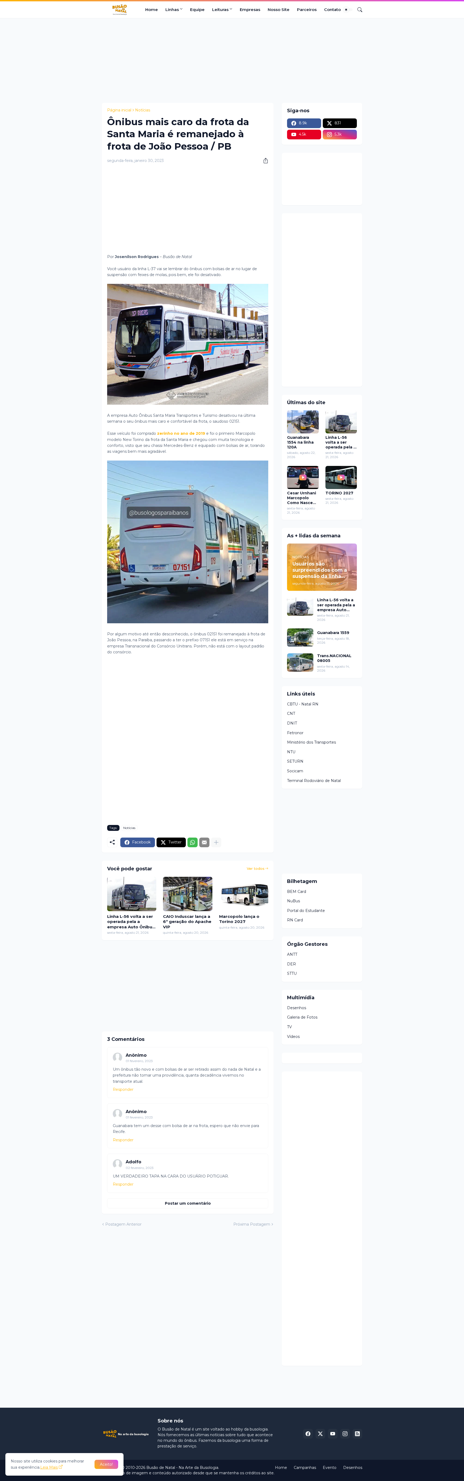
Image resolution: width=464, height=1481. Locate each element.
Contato (332, 9)
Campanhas (305, 1467)
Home (151, 9)
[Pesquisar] (357, 9)
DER (291, 964)
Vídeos (293, 1036)
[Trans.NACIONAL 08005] (300, 662)
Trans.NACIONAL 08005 (334, 658)
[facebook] (308, 1434)
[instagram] (345, 1434)
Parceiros (307, 9)
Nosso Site (278, 9)
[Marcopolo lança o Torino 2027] (243, 894)
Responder (123, 1089)
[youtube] (333, 1434)
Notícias (142, 110)
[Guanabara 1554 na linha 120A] (303, 421)
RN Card (295, 920)
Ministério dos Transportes (311, 742)
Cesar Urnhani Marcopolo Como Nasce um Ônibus (301, 498)
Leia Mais (49, 1467)
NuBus (293, 901)
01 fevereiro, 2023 (139, 1061)
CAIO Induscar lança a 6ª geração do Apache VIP (187, 921)
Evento (329, 1467)
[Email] (204, 842)
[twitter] (320, 1434)
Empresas (250, 9)
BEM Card (296, 891)
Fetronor (295, 732)
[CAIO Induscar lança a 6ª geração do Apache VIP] (187, 894)
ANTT (292, 954)
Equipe (197, 9)
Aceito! (106, 1464)
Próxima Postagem (251, 1224)
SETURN (295, 761)
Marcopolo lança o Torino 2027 (239, 919)
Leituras (220, 9)
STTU (292, 973)
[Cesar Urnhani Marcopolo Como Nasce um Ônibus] (303, 477)
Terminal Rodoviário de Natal (314, 780)
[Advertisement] (232, 59)
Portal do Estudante (306, 910)
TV (289, 1026)
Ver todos (255, 868)
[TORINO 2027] (341, 477)
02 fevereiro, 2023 (140, 1168)
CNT (291, 713)
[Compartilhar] (263, 160)
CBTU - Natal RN (302, 704)
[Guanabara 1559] (300, 637)
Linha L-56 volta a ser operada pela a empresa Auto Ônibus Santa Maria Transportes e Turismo (131, 922)
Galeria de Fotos (302, 1017)
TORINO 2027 (339, 493)
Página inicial (119, 110)
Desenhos (296, 1007)
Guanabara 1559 (333, 632)
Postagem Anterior (123, 1224)
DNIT (292, 723)
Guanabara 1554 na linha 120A (300, 442)
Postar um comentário (188, 1203)
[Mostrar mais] (216, 842)
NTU (291, 751)
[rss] (357, 1434)
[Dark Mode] (348, 9)
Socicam (295, 771)
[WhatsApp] (192, 842)
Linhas (172, 9)
